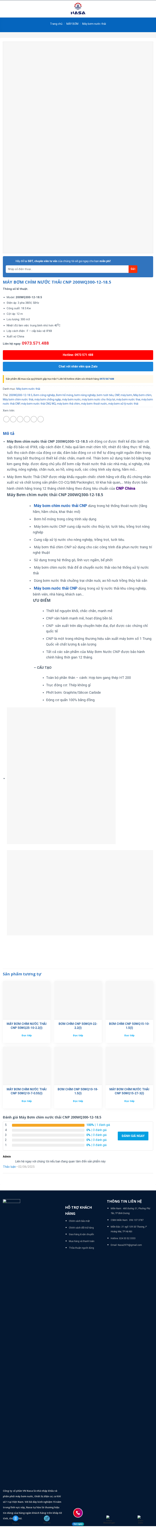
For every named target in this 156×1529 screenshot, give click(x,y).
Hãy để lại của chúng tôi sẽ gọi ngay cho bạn (63, 261)
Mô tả (8, 433)
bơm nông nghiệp (85, 395)
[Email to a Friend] (27, 419)
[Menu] (5, 9)
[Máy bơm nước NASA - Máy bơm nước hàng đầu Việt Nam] (78, 9)
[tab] (8, 433)
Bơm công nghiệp (44, 395)
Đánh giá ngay (133, 1136)
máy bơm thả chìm (68, 403)
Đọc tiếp (26, 1035)
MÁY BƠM (72, 23)
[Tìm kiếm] (151, 8)
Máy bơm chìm (142, 395)
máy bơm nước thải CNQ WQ (38, 403)
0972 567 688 (106, 378)
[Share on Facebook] (13, 419)
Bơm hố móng (64, 395)
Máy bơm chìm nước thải (18, 399)
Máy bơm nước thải (94, 23)
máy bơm (126, 395)
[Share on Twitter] (20, 419)
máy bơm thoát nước (94, 403)
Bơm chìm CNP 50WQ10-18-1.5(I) (78, 1091)
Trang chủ (56, 23)
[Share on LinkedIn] (40, 419)
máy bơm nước (71, 399)
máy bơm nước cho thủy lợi (98, 399)
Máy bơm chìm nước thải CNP (60, 505)
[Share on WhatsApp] (6, 419)
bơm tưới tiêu (105, 395)
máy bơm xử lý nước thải (123, 403)
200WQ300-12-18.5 (20, 395)
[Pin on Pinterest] (34, 419)
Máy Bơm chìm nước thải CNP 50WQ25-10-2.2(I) (26, 1026)
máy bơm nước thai (128, 399)
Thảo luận (9, 1167)
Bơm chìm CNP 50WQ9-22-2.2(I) (78, 1026)
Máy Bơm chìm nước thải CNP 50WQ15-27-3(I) (129, 1091)
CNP (117, 395)
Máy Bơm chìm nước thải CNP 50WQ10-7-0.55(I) (26, 1091)
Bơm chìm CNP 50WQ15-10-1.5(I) (129, 1026)
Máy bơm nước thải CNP (55, 588)
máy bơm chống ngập (47, 399)
